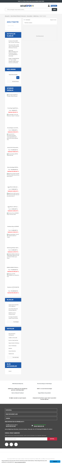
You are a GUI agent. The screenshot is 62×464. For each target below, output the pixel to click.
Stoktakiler (28, 19)
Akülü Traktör (43, 16)
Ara (18, 77)
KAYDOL (52, 439)
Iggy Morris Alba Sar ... (13, 187)
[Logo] (27, 5)
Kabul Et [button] (55, 461)
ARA (54, 9)
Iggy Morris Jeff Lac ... (13, 206)
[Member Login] (49, 6)
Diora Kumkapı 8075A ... (13, 167)
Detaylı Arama (15, 81)
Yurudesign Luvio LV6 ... (13, 127)
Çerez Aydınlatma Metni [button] (20, 462)
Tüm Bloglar (16, 321)
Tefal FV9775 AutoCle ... (13, 147)
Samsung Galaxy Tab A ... (13, 247)
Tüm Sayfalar (15, 357)
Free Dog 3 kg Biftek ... (13, 108)
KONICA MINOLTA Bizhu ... (13, 267)
